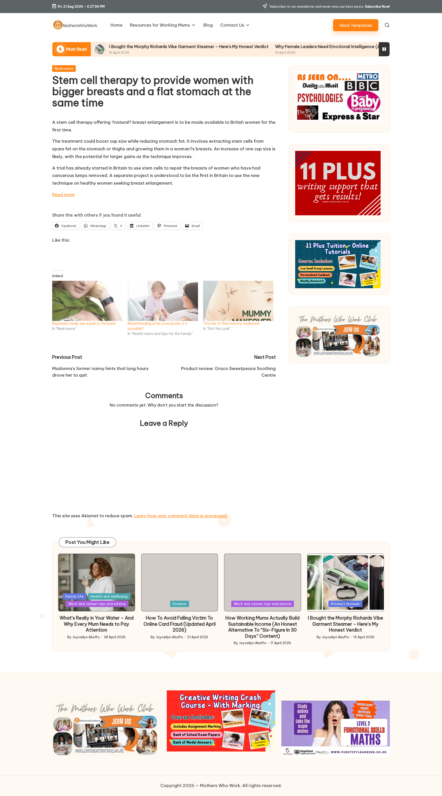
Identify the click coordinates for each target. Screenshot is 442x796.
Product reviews (345, 604)
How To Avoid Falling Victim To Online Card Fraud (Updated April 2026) (179, 624)
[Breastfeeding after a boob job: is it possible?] (163, 301)
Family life (74, 596)
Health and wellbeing (109, 596)
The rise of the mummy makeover (231, 323)
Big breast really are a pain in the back (84, 323)
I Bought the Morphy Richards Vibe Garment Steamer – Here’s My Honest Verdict (146, 46)
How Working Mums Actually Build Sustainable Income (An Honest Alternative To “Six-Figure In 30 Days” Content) (262, 627)
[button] (355, 25)
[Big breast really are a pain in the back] (87, 301)
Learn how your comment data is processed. (181, 516)
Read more (63, 194)
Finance (179, 604)
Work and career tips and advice (97, 604)
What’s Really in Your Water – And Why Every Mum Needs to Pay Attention (97, 624)
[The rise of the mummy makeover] (238, 301)
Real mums (64, 68)
